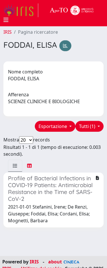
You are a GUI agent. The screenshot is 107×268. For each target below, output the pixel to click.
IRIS (7, 32)
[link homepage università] (72, 10)
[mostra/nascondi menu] (6, 20)
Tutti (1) (87, 126)
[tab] (15, 166)
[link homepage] (20, 10)
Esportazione (53, 126)
